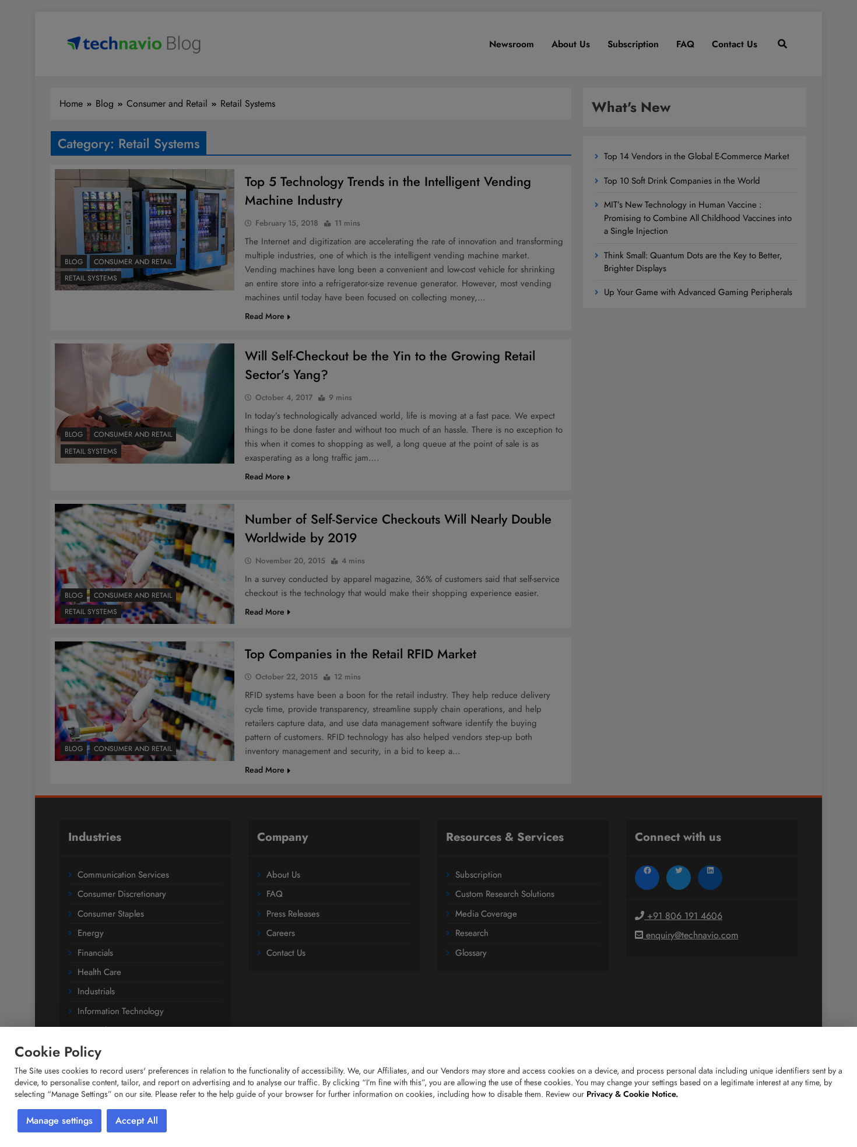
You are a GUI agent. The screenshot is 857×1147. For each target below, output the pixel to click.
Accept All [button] (136, 1120)
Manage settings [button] (59, 1120)
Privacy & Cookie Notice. (632, 1094)
